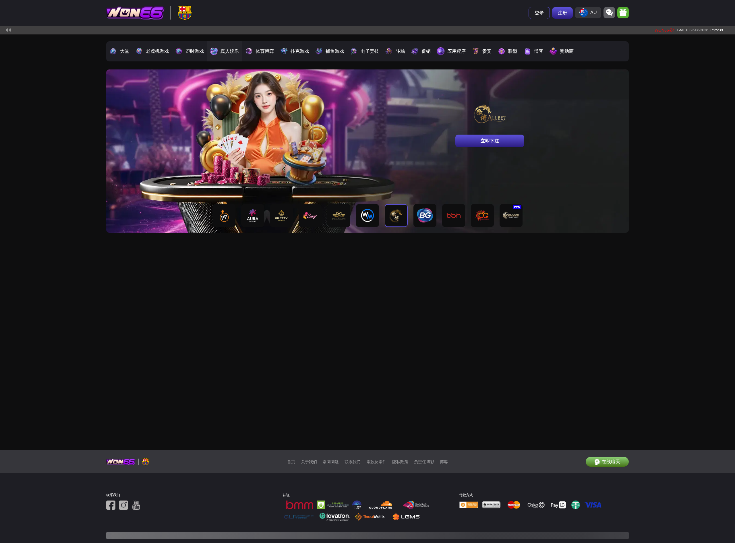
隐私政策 (400, 461)
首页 (291, 461)
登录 (539, 12)
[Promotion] (623, 12)
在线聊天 (611, 461)
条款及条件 (376, 461)
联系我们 (353, 461)
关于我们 (309, 461)
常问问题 (331, 461)
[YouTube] (136, 505)
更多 (614, 55)
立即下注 (490, 140)
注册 (562, 12)
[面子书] (110, 505)
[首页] (149, 13)
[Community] (609, 12)
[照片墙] (123, 505)
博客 (444, 461)
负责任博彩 (424, 461)
